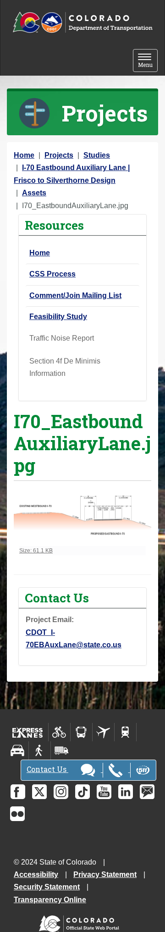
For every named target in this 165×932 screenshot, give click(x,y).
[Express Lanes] (28, 732)
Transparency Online (50, 900)
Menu (148, 61)
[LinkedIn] (126, 792)
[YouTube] (104, 792)
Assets (34, 193)
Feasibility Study (58, 316)
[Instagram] (61, 792)
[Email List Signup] (147, 792)
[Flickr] (17, 814)
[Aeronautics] (103, 732)
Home (24, 155)
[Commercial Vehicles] (61, 750)
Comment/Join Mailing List (75, 295)
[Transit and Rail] (81, 732)
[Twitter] (39, 792)
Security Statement (47, 887)
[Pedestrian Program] (39, 750)
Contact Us (47, 769)
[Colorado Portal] (81, 922)
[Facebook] (18, 792)
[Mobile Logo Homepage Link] (82, 22)
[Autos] (17, 750)
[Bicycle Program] (59, 732)
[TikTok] (83, 792)
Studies (96, 155)
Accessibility (36, 874)
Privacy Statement (105, 874)
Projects (58, 155)
